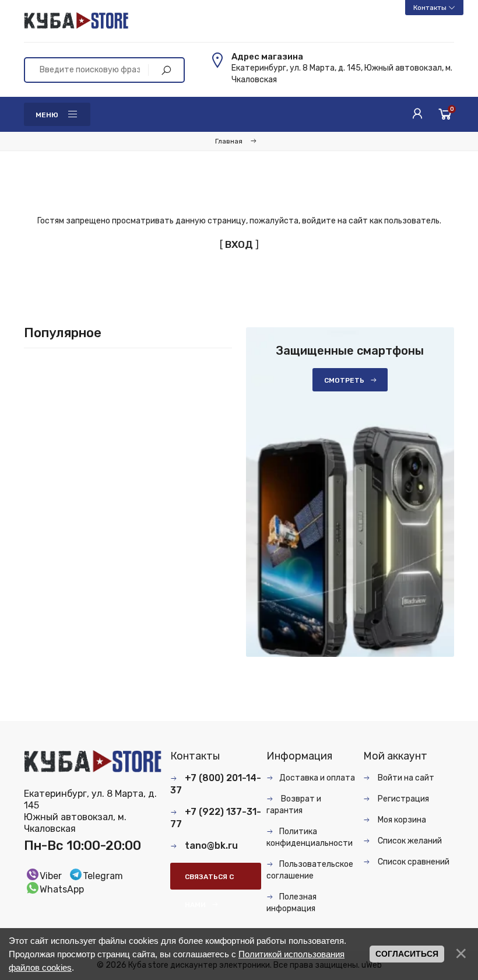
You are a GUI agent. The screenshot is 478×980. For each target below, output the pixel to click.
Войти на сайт (405, 778)
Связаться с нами (209, 881)
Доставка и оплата (317, 778)
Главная (228, 141)
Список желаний (409, 841)
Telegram (103, 875)
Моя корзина (401, 820)
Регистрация (402, 799)
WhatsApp (62, 889)
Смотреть (344, 380)
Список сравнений (412, 862)
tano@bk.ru (211, 845)
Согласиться (406, 953)
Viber (51, 875)
